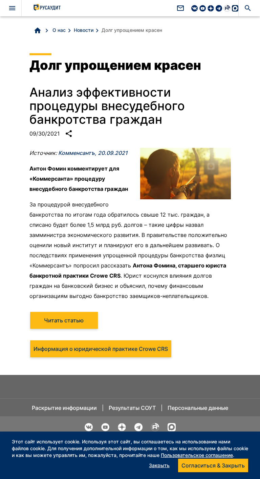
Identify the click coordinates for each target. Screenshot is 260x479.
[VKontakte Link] (194, 9)
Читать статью (64, 320)
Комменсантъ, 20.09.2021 (93, 152)
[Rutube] (227, 9)
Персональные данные (198, 407)
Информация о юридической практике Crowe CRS (101, 348)
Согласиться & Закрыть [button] (213, 465)
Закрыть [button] (159, 465)
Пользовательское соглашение (197, 455)
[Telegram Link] (219, 9)
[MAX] (235, 9)
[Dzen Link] (211, 9)
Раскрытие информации (64, 407)
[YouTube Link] (202, 9)
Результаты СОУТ (132, 407)
